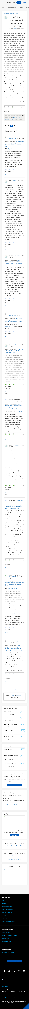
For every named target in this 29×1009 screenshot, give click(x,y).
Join (19, 2)
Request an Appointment (14, 961)
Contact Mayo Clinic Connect (8, 921)
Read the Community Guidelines (13, 804)
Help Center (4, 918)
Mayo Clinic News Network (8, 952)
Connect (8, 2)
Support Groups (12, 7)
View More (14, 689)
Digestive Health (8, 730)
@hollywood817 (20, 500)
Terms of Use (4, 997)
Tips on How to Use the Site (14, 846)
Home (3, 7)
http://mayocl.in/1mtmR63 (12, 614)
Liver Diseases (7, 711)
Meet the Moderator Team (7, 906)
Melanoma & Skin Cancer (10, 724)
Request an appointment (14, 784)
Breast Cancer (7, 718)
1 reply (6, 308)
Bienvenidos (14, 881)
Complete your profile (14, 859)
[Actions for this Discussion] (24, 107)
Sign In (24, 2)
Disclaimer (4, 915)
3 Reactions (6, 111)
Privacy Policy (12, 997)
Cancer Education (8, 749)
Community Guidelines (7, 912)
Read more (14, 835)
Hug (12, 109)
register (18, 695)
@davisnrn (17, 255)
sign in (12, 695)
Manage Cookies (19, 997)
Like (4, 109)
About (3, 900)
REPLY (6, 174)
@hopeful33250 (12, 138)
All (24, 708)
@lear (14, 180)
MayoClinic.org (5, 986)
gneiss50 (17, 28)
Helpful (8, 109)
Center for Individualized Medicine (9, 935)
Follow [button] (22, 711)
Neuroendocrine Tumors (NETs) (11, 13)
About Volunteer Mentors (7, 909)
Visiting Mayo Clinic (9, 736)
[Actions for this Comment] (23, 170)
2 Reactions (7, 246)
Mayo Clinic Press (5, 938)
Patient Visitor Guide (6, 941)
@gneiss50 (11, 149)
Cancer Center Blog (6, 932)
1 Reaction (7, 302)
